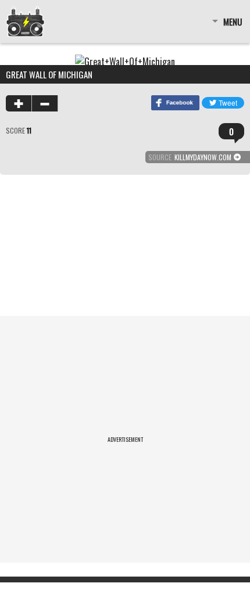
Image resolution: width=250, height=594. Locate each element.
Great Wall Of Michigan (49, 74)
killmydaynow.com (202, 157)
